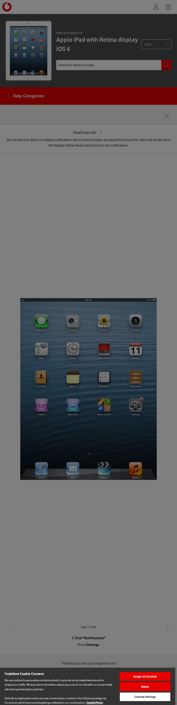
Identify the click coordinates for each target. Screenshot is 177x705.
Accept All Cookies (145, 676)
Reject (145, 686)
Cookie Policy (94, 702)
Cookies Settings (145, 697)
